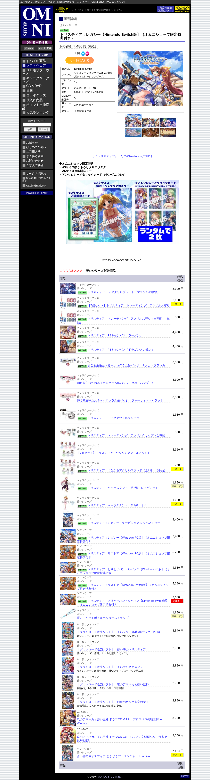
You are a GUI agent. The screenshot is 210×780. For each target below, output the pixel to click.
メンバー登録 (45, 48)
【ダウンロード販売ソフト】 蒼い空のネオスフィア (111, 667)
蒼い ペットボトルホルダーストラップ (103, 617)
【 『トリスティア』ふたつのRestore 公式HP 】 (122, 156)
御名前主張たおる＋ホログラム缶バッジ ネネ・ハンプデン (115, 383)
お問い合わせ (34, 160)
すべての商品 (36, 61)
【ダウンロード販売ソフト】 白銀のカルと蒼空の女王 (113, 702)
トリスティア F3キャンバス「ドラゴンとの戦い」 (121, 349)
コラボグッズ (36, 95)
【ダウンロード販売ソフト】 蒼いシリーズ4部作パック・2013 (118, 632)
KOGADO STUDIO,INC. (109, 776)
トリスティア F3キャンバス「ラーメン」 (115, 335)
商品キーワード (37, 120)
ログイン (29, 48)
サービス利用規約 (36, 173)
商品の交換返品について (165, 9)
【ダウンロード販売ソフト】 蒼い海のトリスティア (111, 649)
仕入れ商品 (34, 100)
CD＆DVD (34, 86)
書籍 (29, 90)
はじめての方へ (36, 147)
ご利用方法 (33, 151)
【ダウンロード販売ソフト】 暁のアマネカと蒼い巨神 (113, 684)
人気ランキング (37, 112)
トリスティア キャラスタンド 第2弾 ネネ (117, 505)
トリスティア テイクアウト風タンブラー (115, 418)
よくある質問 (34, 156)
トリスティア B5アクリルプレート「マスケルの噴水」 (124, 292)
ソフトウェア (36, 65)
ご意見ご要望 (34, 165)
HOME (185, 776)
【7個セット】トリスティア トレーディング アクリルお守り (129, 305)
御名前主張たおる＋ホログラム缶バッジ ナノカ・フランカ (126, 365)
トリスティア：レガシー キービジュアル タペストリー (124, 522)
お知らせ (32, 142)
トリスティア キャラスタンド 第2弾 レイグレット (123, 487)
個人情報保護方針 (36, 185)
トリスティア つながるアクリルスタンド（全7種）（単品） (127, 470)
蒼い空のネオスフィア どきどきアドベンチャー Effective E (115, 756)
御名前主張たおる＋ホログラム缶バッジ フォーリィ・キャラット (120, 400)
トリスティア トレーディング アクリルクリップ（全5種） (127, 435)
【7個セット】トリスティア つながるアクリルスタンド (113, 452)
